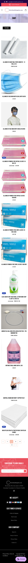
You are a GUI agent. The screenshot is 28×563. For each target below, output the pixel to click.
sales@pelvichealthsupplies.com (15, 1)
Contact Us (14, 542)
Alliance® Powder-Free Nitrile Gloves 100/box (14, 197)
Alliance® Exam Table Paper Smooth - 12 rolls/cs (14, 63)
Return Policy (14, 520)
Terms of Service (14, 535)
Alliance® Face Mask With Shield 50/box (14, 129)
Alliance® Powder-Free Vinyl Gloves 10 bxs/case (14, 231)
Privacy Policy (14, 539)
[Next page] (16, 445)
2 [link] (11, 441)
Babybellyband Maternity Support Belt (14, 398)
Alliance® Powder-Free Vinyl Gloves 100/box (14, 264)
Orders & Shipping (14, 513)
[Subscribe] (25, 471)
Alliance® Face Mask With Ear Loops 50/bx (14, 96)
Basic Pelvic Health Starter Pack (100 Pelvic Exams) (14, 431)
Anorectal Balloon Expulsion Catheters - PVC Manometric (14, 332)
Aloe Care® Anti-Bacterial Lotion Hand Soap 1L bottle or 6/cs (14, 298)
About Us (14, 532)
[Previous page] (3, 441)
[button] (2, 10)
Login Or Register (15, 4)
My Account (14, 516)
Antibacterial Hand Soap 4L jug (14, 365)
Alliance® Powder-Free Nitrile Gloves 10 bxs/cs (14, 162)
